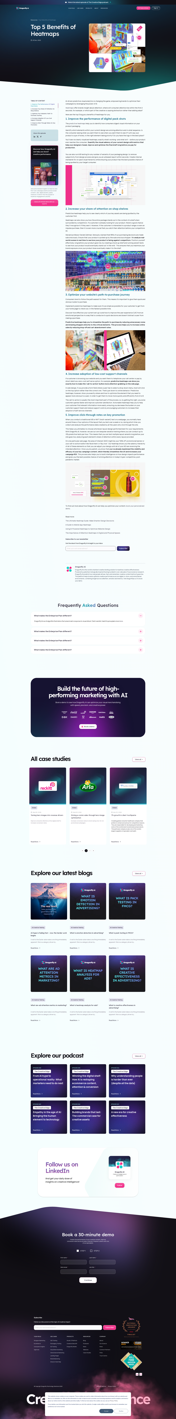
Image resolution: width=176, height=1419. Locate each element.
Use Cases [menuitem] (80, 8)
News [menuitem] (84, 1346)
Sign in (156, 8)
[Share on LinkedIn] (34, 137)
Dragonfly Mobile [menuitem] (72, 1346)
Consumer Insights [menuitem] (39, 1346)
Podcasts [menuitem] (86, 1343)
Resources (34, 20)
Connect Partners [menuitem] (105, 1349)
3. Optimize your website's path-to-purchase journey (42, 114)
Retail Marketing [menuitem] (55, 1359)
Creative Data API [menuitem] (72, 1343)
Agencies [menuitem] (36, 1349)
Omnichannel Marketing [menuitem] (57, 1352)
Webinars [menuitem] (85, 1349)
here (121, 621)
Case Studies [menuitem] (87, 1352)
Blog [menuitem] (84, 1340)
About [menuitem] (96, 8)
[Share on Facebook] (41, 137)
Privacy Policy (114, 1400)
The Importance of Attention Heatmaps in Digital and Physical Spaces (93, 533)
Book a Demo (144, 8)
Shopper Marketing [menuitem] (39, 1340)
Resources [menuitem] (104, 8)
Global (34, 808)
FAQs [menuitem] (101, 1352)
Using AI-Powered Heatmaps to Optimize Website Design (88, 529)
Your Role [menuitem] (71, 8)
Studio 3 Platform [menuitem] (72, 1340)
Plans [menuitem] (101, 1346)
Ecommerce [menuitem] (37, 1343)
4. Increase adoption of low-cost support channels (41, 119)
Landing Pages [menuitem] (54, 1356)
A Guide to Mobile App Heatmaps (78, 525)
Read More (34, 842)
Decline (121, 1411)
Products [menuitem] (89, 8)
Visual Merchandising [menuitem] (56, 1349)
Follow (119, 1185)
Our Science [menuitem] (103, 1343)
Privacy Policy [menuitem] (112, 1386)
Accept (106, 1411)
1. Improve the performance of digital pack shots (43, 105)
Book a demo (89, 726)
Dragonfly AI (80, 567)
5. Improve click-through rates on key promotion (43, 124)
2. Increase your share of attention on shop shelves (42, 110)
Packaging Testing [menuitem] (55, 1343)
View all (138, 759)
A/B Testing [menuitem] (53, 1340)
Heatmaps (70, 108)
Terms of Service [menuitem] (101, 1386)
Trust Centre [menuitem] (103, 1356)
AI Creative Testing (38, 927)
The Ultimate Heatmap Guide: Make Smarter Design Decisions (90, 521)
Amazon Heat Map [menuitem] (55, 1362)
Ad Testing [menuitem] (53, 1346)
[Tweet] (38, 137)
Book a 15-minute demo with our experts (44, 203)
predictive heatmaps (77, 123)
